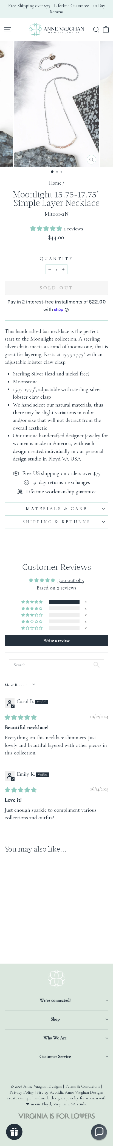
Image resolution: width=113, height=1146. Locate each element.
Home (55, 183)
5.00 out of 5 (71, 580)
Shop (55, 1019)
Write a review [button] (57, 640)
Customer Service (55, 1056)
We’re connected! (55, 1000)
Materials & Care (56, 509)
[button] (46, 228)
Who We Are (55, 1038)
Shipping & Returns (56, 522)
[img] (20, 717)
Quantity (57, 258)
